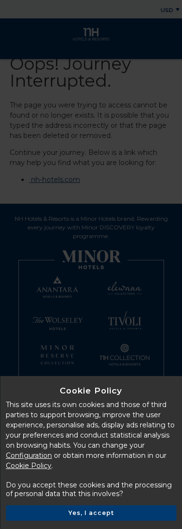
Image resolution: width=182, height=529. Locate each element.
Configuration (29, 455)
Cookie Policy (28, 465)
